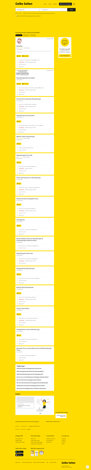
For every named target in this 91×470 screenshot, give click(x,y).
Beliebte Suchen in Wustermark (52, 421)
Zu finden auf (65, 436)
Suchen (45, 4)
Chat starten (26, 56)
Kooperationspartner (50, 438)
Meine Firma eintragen (65, 4)
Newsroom (33, 438)
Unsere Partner (50, 436)
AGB (47, 462)
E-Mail (19, 56)
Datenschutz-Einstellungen (39, 462)
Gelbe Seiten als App (35, 440)
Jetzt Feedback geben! (65, 55)
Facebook (64, 440)
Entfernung (32, 35)
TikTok (63, 444)
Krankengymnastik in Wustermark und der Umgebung (26, 421)
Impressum (17, 462)
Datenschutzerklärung (26, 462)
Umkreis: (18, 13)
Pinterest (64, 442)
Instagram (64, 438)
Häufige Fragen (18, 440)
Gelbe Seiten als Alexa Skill (36, 444)
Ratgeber (55, 4)
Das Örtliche (48, 442)
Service (50, 4)
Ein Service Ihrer (67, 466)
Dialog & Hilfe (19, 436)
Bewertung (26, 35)
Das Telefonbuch (49, 440)
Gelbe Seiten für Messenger (36, 442)
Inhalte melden (53, 462)
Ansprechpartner (19, 438)
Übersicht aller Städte (20, 442)
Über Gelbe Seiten (35, 436)
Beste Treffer (19, 35)
